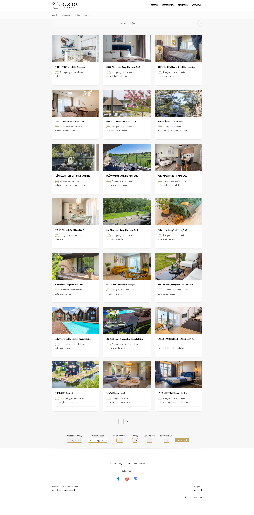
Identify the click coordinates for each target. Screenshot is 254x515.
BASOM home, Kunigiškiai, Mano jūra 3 (121, 121)
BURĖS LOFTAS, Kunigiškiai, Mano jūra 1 (70, 67)
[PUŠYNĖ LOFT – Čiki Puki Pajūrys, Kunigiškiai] (75, 157)
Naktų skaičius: (119, 435)
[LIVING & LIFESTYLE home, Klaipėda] (178, 375)
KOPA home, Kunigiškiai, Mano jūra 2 (172, 175)
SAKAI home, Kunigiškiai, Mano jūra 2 (70, 284)
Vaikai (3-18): (149, 435)
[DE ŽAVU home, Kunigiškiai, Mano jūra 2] (127, 157)
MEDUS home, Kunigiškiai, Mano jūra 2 (121, 284)
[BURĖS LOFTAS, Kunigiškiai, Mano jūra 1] (75, 49)
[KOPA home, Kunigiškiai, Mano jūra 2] (178, 157)
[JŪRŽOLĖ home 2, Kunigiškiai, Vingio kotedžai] (127, 320)
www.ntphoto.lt (196, 490)
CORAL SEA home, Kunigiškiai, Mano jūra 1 (123, 67)
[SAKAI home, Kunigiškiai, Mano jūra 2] (75, 266)
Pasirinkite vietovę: (74, 435)
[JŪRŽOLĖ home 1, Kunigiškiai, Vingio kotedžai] (75, 320)
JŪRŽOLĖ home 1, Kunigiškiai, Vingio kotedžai (73, 339)
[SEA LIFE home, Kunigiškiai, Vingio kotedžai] (178, 266)
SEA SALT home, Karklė (115, 393)
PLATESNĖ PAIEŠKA (127, 23)
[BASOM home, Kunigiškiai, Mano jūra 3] (127, 103)
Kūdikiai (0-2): (166, 435)
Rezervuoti (182, 440)
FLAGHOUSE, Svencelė (64, 393)
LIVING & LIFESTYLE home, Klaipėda (172, 393)
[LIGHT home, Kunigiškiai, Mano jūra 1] (75, 103)
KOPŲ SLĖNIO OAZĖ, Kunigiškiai (170, 121)
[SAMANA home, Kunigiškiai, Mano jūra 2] (127, 212)
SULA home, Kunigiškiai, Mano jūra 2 (172, 230)
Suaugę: (134, 435)
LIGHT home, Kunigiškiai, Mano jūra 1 (69, 121)
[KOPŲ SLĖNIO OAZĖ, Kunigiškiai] (178, 103)
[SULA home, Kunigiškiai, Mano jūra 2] (178, 212)
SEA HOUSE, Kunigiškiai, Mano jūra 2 (69, 230)
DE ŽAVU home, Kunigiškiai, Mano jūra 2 (122, 175)
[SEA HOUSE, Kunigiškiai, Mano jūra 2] (75, 212)
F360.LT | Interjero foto (193, 496)
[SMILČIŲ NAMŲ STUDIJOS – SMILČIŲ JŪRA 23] (178, 320)
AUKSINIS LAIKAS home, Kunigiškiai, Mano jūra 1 (177, 67)
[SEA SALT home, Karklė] (127, 375)
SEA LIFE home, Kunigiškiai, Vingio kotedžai (175, 284)
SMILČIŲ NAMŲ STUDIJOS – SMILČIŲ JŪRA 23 (176, 339)
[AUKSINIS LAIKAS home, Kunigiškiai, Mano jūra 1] (178, 49)
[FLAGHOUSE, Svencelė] (75, 375)
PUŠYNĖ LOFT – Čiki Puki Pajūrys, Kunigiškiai (72, 175)
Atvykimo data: (98, 435)
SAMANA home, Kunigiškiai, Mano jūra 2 (122, 230)
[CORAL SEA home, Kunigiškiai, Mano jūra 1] (127, 49)
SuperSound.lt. (70, 490)
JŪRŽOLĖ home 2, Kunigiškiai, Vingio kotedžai (124, 339)
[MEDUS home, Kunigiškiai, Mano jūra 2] (127, 266)
